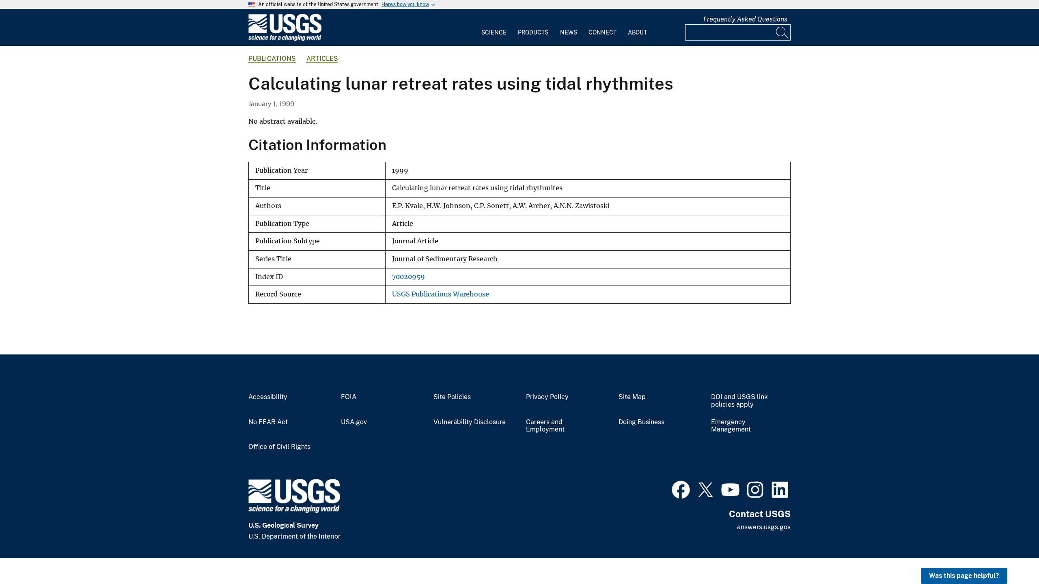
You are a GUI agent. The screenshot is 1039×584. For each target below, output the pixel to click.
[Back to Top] (1009, 554)
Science (494, 32)
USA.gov (354, 422)
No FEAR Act (268, 422)
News (568, 32)
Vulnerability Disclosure (469, 422)
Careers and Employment (545, 426)
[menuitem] (494, 27)
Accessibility (267, 397)
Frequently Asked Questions (745, 19)
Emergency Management (731, 426)
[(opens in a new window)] (681, 488)
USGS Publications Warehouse (440, 294)
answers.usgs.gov (764, 527)
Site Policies (452, 397)
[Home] (284, 39)
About (637, 32)
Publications (272, 58)
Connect (602, 32)
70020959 (408, 277)
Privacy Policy (547, 397)
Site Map (632, 397)
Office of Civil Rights (279, 447)
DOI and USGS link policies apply (739, 400)
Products (533, 32)
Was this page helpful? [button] (964, 576)
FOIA (348, 397)
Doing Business (641, 422)
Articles (322, 58)
